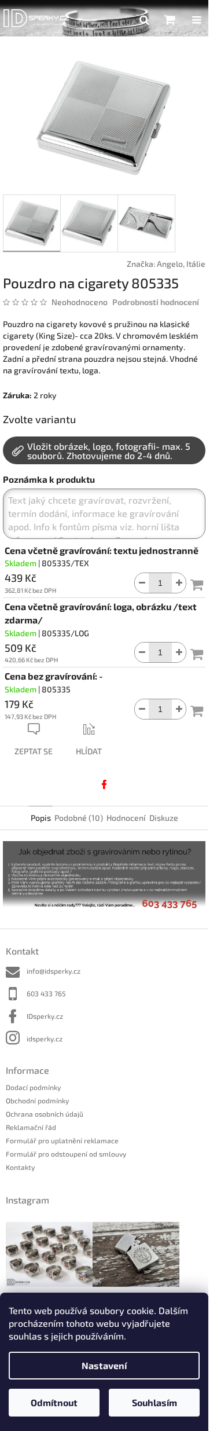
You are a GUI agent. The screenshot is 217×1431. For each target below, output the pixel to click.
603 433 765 (46, 993)
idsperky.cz (44, 1038)
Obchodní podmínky (37, 1100)
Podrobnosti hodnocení (155, 302)
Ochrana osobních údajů (44, 1114)
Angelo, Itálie (181, 264)
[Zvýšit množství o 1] (179, 583)
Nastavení (104, 1365)
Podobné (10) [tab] (78, 818)
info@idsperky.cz (53, 971)
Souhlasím (154, 1402)
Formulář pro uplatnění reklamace (62, 1140)
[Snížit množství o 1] (142, 583)
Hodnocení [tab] (126, 818)
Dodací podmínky (33, 1087)
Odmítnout (54, 1402)
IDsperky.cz (45, 1016)
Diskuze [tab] (163, 818)
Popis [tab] (41, 818)
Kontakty (20, 1167)
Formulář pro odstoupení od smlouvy (66, 1154)
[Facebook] (104, 784)
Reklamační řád (31, 1127)
